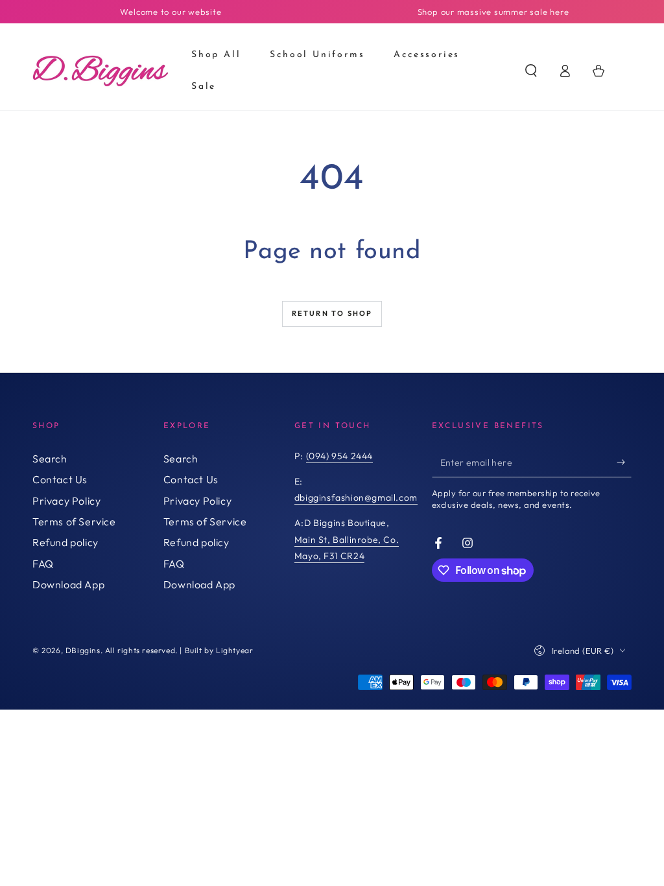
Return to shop (332, 313)
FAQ (43, 563)
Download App (68, 584)
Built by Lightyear (219, 650)
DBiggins (83, 650)
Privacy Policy (66, 500)
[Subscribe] (624, 462)
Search (49, 458)
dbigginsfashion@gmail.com (356, 497)
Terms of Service (74, 521)
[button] (531, 70)
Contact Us (60, 479)
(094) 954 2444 (339, 456)
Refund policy (65, 542)
